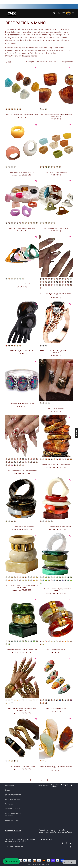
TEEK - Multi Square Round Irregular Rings (22, 228)
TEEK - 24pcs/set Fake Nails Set (56, 708)
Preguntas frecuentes (13, 820)
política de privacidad (13, 795)
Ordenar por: (29, 62)
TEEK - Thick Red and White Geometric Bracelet (56, 527)
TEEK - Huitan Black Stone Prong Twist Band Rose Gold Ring (56, 351)
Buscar (7, 790)
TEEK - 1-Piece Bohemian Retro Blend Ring (56, 228)
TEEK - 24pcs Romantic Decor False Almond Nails (22, 471)
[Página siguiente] (53, 780)
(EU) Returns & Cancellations (38, 785)
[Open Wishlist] (63, 13)
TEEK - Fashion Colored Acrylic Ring (56, 172)
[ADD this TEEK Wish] (36, 67)
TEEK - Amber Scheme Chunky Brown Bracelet (56, 464)
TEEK (34, 864)
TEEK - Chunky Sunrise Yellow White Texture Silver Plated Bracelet (22, 586)
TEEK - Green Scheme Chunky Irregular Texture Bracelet (56, 589)
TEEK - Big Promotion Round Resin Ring (21, 172)
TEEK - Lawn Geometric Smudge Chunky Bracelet (22, 649)
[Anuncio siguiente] (74, 2)
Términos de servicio (13, 809)
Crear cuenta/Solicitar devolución (13, 814)
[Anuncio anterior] (4, 2)
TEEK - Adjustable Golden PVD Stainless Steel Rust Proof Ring (56, 767)
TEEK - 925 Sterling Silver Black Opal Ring (22, 403)
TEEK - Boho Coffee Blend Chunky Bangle (22, 766)
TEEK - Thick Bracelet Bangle (56, 649)
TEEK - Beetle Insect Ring (56, 408)
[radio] (6, 109)
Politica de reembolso (13, 799)
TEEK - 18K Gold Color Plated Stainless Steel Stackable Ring (22, 709)
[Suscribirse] (40, 846)
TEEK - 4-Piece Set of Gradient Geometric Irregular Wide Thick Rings (56, 115)
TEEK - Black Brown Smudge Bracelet (22, 527)
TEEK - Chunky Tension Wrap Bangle (21, 351)
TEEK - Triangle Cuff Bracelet (22, 284)
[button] (4, 13)
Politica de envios (11, 804)
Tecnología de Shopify (43, 864)
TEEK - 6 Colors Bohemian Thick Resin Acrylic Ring (22, 114)
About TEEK (9, 785)
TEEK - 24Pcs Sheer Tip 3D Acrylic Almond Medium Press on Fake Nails (56, 294)
